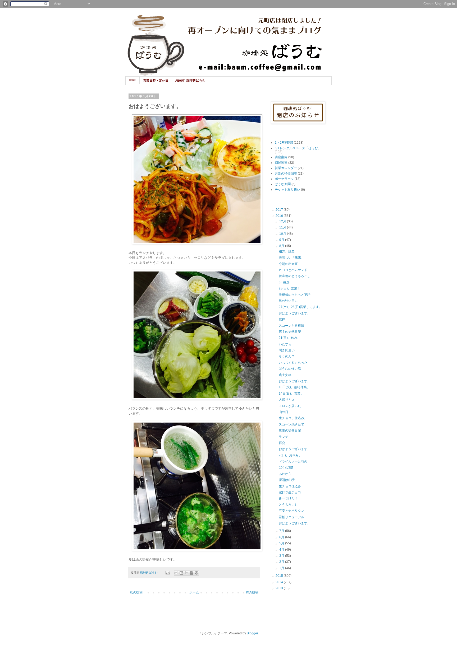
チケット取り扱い (287, 189)
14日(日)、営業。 (291, 393)
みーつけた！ (288, 498)
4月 (282, 549)
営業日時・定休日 (155, 81)
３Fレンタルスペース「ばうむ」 (298, 148)
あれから (285, 474)
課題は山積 (287, 480)
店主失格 (285, 375)
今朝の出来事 (288, 264)
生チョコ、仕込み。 (293, 418)
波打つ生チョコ (290, 492)
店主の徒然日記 (290, 332)
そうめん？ (287, 356)
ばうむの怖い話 (290, 369)
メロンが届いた (290, 406)
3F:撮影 (284, 282)
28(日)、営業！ (289, 288)
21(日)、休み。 (289, 338)
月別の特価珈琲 (286, 173)
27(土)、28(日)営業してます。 (300, 307)
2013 (280, 588)
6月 (282, 537)
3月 (282, 556)
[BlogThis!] (181, 572)
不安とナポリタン (291, 511)
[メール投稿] (167, 572)
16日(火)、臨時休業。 (294, 387)
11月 (283, 227)
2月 (282, 562)
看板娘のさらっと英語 (294, 295)
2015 (280, 576)
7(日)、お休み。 (290, 455)
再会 (282, 443)
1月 (282, 568)
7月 (282, 531)
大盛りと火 (287, 399)
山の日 (283, 412)
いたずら (285, 344)
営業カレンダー (286, 168)
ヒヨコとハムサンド (293, 270)
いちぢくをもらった (293, 362)
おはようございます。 (294, 313)
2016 (280, 216)
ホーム (194, 592)
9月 (282, 240)
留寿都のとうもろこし (294, 276)
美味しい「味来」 (291, 257)
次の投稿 (136, 592)
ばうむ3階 (286, 467)
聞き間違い (287, 350)
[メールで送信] (176, 572)
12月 (283, 221)
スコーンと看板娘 (291, 325)
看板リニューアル (291, 517)
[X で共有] (186, 572)
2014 (280, 582)
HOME (132, 80)
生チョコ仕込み (290, 486)
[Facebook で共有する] (191, 572)
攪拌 (282, 319)
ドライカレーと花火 (293, 461)
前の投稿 (252, 592)
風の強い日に (288, 301)
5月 (282, 543)
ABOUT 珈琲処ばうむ (190, 81)
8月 (282, 246)
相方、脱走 (287, 251)
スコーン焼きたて (291, 424)
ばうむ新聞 (283, 184)
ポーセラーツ (284, 179)
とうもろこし (288, 505)
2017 (280, 210)
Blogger (252, 633)
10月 (283, 234)
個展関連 (281, 163)
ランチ (283, 437)
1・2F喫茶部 (284, 142)
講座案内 (281, 157)
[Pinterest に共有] (196, 572)
